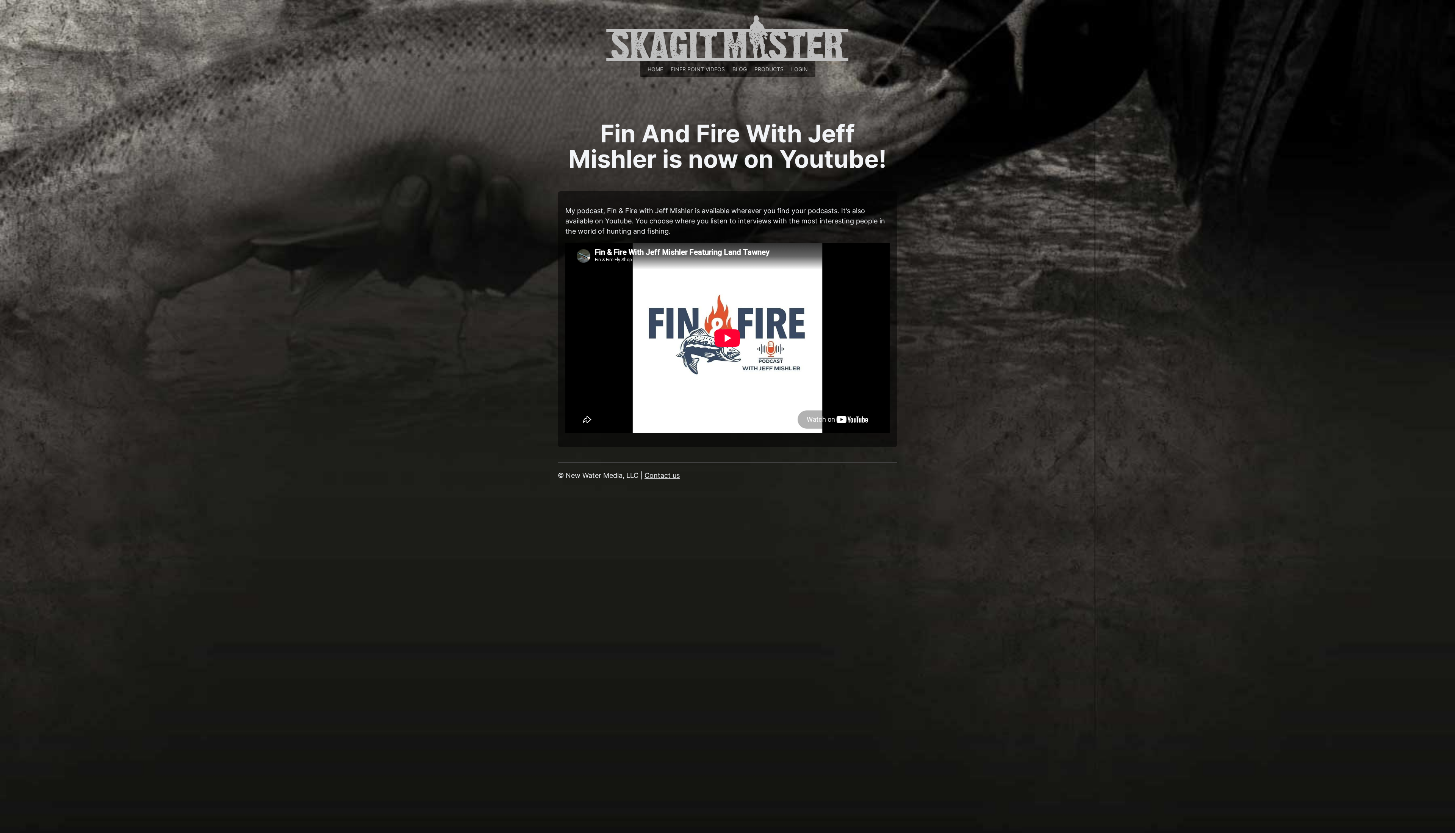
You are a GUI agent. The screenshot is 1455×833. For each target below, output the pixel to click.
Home (655, 69)
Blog (739, 69)
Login (799, 69)
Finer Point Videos (698, 69)
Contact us (662, 475)
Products (769, 69)
